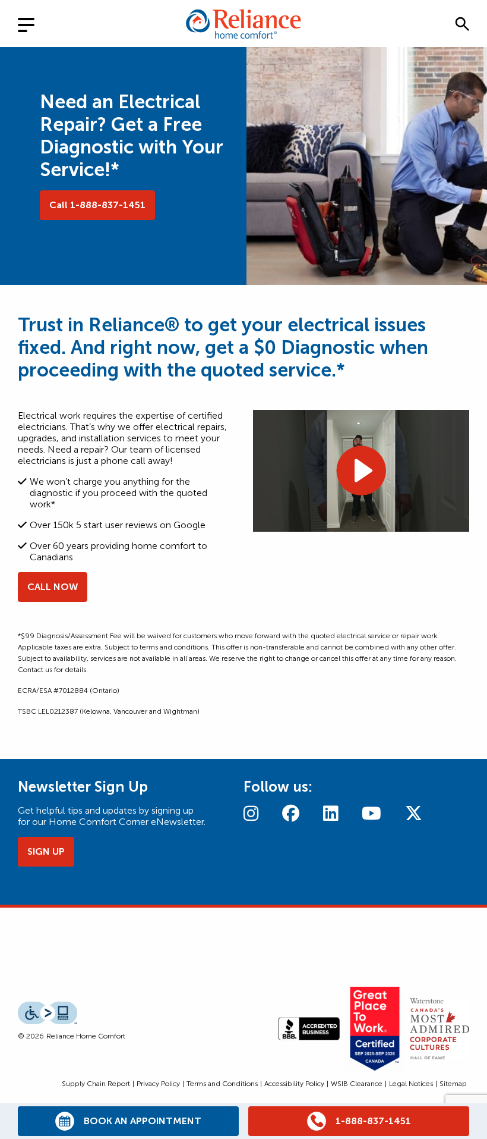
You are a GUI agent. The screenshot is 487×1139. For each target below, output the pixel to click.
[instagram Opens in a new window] (251, 813)
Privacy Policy (158, 1084)
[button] (462, 24)
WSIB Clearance (356, 1084)
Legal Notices (411, 1084)
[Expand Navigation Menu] (35, 23)
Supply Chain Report (96, 1084)
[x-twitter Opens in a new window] (413, 813)
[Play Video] (361, 471)
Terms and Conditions (222, 1084)
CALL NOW (52, 586)
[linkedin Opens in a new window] (330, 813)
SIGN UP (46, 851)
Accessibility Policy (294, 1084)
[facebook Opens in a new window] (290, 813)
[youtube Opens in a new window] (371, 813)
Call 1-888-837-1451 (97, 205)
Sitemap (453, 1084)
